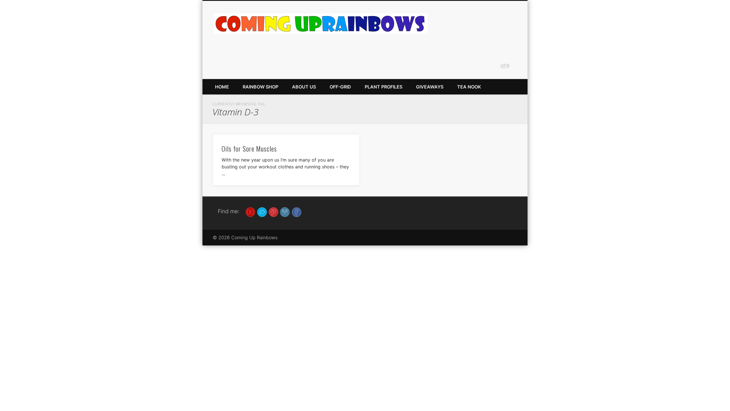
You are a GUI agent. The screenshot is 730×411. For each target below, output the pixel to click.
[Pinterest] (273, 211)
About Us (304, 87)
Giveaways (429, 87)
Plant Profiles (383, 87)
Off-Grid (340, 87)
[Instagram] (285, 211)
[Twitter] (262, 211)
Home (222, 87)
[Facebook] (296, 211)
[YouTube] (250, 211)
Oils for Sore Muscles (249, 148)
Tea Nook (469, 87)
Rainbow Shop (260, 87)
